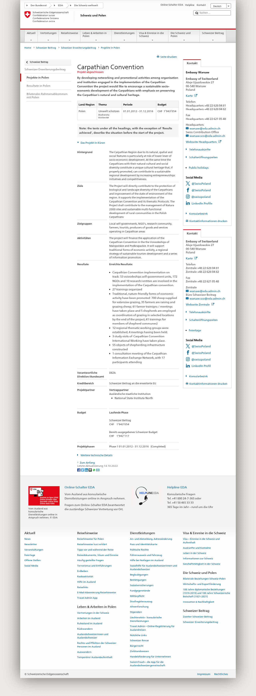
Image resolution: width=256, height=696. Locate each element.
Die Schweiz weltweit (86, 5)
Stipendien (136, 612)
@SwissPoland (201, 183)
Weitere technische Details (96, 455)
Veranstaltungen (33, 549)
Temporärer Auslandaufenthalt (94, 657)
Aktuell (31, 33)
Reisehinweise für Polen (90, 539)
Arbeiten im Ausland (88, 618)
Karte (189, 95)
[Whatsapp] (94, 469)
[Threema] (90, 469)
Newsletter (30, 544)
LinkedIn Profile (202, 203)
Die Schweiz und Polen (181, 35)
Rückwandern (85, 628)
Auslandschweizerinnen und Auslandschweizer (92, 636)
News (27, 539)
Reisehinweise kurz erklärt (92, 544)
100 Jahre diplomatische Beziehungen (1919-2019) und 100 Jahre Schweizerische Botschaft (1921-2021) (206, 593)
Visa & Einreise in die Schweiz (151, 35)
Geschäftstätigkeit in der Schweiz (201, 564)
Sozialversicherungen (141, 585)
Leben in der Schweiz (194, 553)
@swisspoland (201, 196)
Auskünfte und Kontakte (197, 547)
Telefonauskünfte (199, 149)
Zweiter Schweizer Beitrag (197, 616)
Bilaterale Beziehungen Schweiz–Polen (204, 578)
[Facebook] (79, 469)
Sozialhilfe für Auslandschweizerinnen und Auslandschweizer (153, 567)
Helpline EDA (177, 487)
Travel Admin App (87, 597)
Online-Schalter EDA (80, 487)
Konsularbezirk (198, 213)
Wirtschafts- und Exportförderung (202, 584)
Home (27, 47)
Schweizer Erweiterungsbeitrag (78, 47)
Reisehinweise (69, 33)
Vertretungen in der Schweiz (93, 612)
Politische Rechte (139, 549)
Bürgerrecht (136, 645)
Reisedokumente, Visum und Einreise (97, 555)
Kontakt (190, 63)
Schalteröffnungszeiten (203, 157)
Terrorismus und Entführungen (94, 565)
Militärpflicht (137, 596)
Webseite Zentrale (198, 304)
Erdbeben (82, 571)
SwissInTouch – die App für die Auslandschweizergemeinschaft (147, 664)
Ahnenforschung (139, 606)
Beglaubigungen (139, 574)
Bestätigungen (138, 580)
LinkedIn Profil (201, 365)
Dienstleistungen (124, 33)
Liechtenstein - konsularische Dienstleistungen (146, 619)
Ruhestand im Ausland (89, 623)
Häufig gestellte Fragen (90, 560)
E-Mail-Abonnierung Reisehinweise (96, 592)
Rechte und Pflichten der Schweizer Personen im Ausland (96, 645)
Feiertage (195, 330)
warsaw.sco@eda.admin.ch (207, 135)
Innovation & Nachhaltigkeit (198, 601)
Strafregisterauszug (141, 601)
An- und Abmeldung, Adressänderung (151, 539)
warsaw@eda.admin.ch (205, 128)
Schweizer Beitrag (213, 33)
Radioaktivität (85, 576)
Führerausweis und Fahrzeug (146, 555)
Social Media (31, 565)
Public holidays (199, 167)
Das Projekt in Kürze (92, 142)
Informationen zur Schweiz (198, 558)
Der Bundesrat (39, 5)
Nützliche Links (138, 635)
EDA (60, 5)
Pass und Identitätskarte (143, 544)
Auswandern (84, 651)
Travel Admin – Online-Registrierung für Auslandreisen (152, 628)
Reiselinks (82, 587)
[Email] (97, 469)
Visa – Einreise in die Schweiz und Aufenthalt (201, 541)
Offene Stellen (32, 560)
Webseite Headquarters (201, 141)
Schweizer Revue (139, 640)
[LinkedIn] (87, 469)
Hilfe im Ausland (86, 581)
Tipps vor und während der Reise (95, 549)
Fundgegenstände (140, 590)
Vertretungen (48, 33)
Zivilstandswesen (139, 651)
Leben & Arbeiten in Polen (95, 35)
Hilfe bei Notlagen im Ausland (146, 560)
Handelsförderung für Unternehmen (150, 656)
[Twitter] (83, 469)
